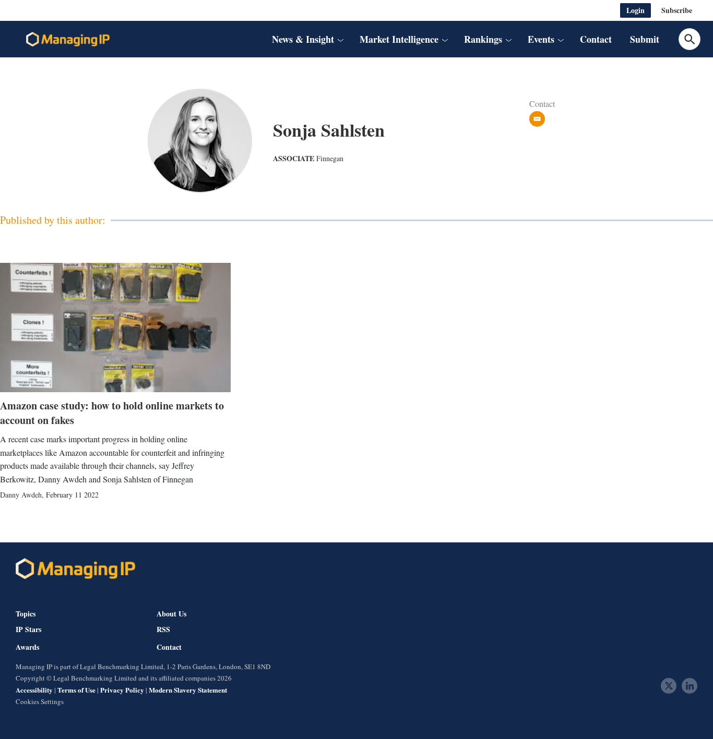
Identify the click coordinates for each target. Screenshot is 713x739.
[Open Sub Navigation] (340, 39)
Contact (596, 39)
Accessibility (34, 690)
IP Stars (28, 629)
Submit (644, 39)
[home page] (68, 39)
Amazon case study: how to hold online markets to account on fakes (112, 413)
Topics (25, 613)
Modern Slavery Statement (188, 690)
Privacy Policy (122, 690)
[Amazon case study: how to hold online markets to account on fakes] (115, 327)
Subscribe (676, 10)
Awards (27, 647)
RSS (163, 629)
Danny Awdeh (21, 495)
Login (635, 10)
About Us (171, 613)
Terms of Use (76, 690)
